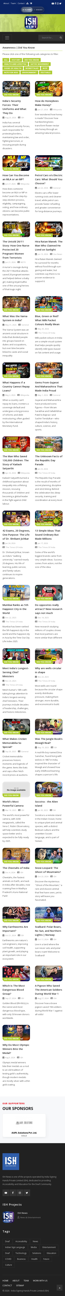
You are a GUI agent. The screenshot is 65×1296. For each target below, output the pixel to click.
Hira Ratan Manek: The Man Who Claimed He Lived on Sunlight (48, 245)
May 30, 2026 (43, 329)
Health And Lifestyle (15, 64)
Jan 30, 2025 (43, 810)
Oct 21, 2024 (10, 935)
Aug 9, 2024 (10, 1057)
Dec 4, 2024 (10, 872)
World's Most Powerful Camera (13, 803)
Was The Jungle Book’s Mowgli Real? (48, 740)
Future (46, 1259)
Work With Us (40, 1280)
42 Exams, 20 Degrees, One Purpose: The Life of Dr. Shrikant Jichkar (16, 534)
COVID (8, 1259)
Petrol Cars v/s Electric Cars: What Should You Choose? (48, 179)
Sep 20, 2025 (10, 751)
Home (5, 1280)
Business (21, 1259)
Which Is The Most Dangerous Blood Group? (13, 989)
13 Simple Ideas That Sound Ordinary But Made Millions (47, 534)
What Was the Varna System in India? (14, 318)
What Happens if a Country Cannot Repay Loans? (16, 386)
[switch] (32, 10)
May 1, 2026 (43, 395)
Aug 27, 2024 (43, 998)
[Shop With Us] (31, 3)
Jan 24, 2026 (10, 543)
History (16, 60)
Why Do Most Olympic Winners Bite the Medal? (15, 1049)
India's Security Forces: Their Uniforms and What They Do (14, 107)
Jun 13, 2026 (43, 254)
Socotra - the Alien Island (46, 803)
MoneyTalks (32, 68)
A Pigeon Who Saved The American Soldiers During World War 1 (48, 989)
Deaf (7, 1241)
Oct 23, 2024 (43, 876)
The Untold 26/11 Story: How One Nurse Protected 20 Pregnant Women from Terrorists (15, 249)
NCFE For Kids (11, 72)
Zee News (57, 254)
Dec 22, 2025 (10, 617)
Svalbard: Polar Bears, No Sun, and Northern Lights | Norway (48, 930)
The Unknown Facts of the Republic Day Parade (48, 460)
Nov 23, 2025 (10, 681)
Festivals (45, 72)
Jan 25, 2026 (43, 469)
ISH (22, 117)
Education (51, 1253)
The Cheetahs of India (15, 867)
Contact (21, 3)
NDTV (23, 262)
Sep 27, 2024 (10, 998)
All (6, 60)
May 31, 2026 (10, 324)
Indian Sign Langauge (15, 1247)
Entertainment (49, 1247)
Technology (21, 1253)
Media (34, 1247)
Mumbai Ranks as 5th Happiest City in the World (15, 609)
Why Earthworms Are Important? (15, 928)
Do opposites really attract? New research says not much (48, 609)
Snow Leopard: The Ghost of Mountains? (48, 870)
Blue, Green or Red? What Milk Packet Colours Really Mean (47, 320)
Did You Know (31, 60)
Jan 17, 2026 (43, 543)
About (6, 3)
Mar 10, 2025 (10, 810)
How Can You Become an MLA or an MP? (15, 177)
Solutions (36, 1253)
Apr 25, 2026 (10, 473)
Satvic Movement (39, 64)
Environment (29, 72)
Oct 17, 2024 (43, 939)
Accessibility (21, 1241)
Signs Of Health (12, 68)
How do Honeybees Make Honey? (47, 103)
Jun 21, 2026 (10, 262)
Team (13, 3)
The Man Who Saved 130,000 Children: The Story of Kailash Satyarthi (15, 462)
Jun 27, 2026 (43, 109)
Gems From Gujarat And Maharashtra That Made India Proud (48, 386)
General (56, 188)
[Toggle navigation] (7, 37)
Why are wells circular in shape (48, 670)
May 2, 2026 (10, 395)
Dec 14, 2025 (43, 617)
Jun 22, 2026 (43, 188)
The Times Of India (46, 333)
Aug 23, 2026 (10, 117)
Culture (8, 1264)
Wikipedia (57, 109)
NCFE (45, 68)
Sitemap (20, 1285)
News (35, 1241)
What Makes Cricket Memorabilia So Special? (14, 743)
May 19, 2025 (43, 747)
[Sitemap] (27, 3)
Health (34, 1259)
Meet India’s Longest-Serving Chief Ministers (15, 672)
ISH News (23, 1212)
